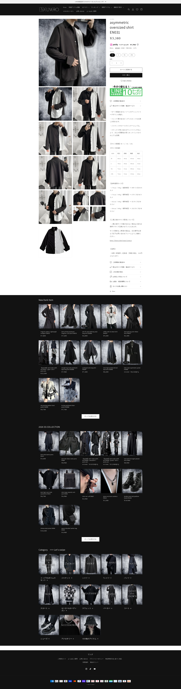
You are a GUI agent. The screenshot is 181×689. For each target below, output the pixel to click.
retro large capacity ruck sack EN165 (68, 493)
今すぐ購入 (126, 75)
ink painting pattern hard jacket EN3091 (48, 406)
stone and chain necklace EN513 (110, 497)
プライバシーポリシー (96, 659)
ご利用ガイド (62, 659)
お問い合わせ (83, 659)
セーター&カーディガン (69, 609)
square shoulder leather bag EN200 (69, 529)
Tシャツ (106, 578)
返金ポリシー (94, 662)
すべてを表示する (90, 416)
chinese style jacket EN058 (48, 528)
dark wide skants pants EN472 (47, 455)
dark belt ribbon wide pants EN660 (69, 459)
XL (125, 55)
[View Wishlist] (137, 9)
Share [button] (113, 291)
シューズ (44, 639)
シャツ (85, 578)
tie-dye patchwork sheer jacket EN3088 (68, 406)
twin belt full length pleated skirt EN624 (131, 459)
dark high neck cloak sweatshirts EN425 (46, 493)
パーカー (106, 608)
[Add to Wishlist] (57, 306)
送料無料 (117, 48)
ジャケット (65, 578)
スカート (44, 608)
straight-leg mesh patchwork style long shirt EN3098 (69, 368)
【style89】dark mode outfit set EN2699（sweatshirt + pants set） (90, 460)
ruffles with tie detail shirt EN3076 (110, 332)
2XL (132, 55)
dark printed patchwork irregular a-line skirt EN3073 (69, 332)
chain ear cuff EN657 (88, 496)
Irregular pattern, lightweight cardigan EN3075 (49, 332)
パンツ (126, 578)
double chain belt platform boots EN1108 (131, 497)
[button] (85, 7)
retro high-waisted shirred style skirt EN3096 (110, 368)
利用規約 (85, 662)
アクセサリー (66, 639)
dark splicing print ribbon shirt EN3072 (131, 332)
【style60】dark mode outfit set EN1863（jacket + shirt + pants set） (111, 460)
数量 (111, 59)
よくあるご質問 (72, 659)
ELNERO (92, 684)
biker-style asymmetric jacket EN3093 (132, 368)
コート (126, 608)
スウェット (86, 608)
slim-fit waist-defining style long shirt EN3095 (89, 332)
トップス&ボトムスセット (48, 579)
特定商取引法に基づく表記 (113, 659)
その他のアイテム (89, 639)
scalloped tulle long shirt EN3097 (89, 368)
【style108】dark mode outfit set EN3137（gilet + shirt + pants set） (49, 369)
